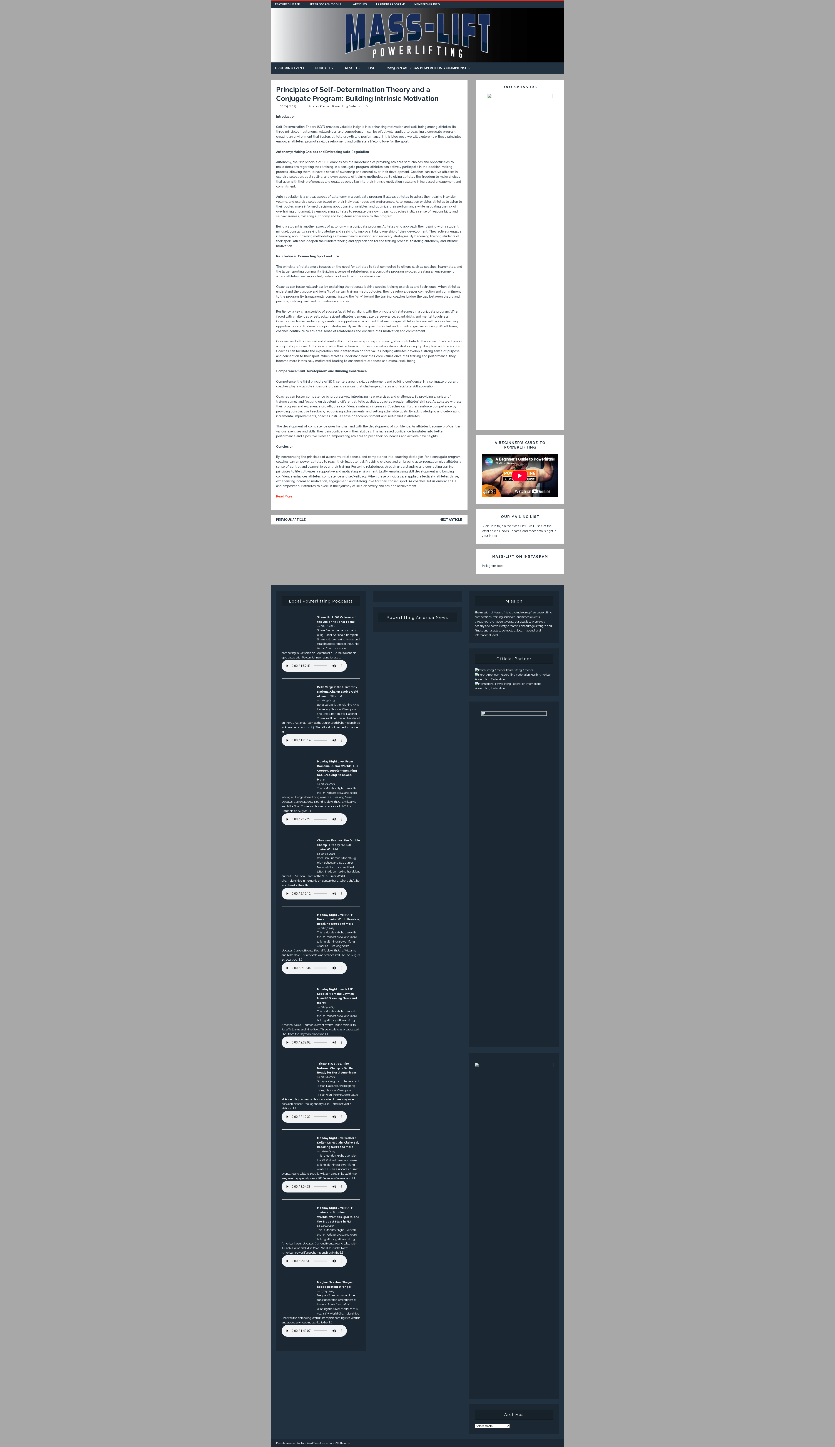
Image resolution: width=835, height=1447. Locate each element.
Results (352, 68)
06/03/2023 (288, 106)
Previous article (291, 519)
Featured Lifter (287, 4)
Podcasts (324, 68)
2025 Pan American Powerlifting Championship (429, 68)
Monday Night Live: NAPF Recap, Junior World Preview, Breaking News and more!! (338, 919)
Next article (451, 519)
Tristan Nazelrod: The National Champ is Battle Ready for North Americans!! (337, 1068)
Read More (284, 496)
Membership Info (427, 4)
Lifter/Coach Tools (325, 4)
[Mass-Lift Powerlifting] (417, 60)
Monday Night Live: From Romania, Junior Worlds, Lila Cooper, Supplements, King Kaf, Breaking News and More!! (337, 770)
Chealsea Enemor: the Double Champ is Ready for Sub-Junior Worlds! (338, 845)
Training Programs (391, 4)
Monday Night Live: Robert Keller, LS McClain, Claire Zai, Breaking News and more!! (338, 1142)
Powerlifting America (520, 670)
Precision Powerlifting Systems (340, 106)
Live (371, 68)
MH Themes (342, 1443)
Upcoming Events (291, 68)
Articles (360, 4)
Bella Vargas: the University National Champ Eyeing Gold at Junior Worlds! (337, 691)
